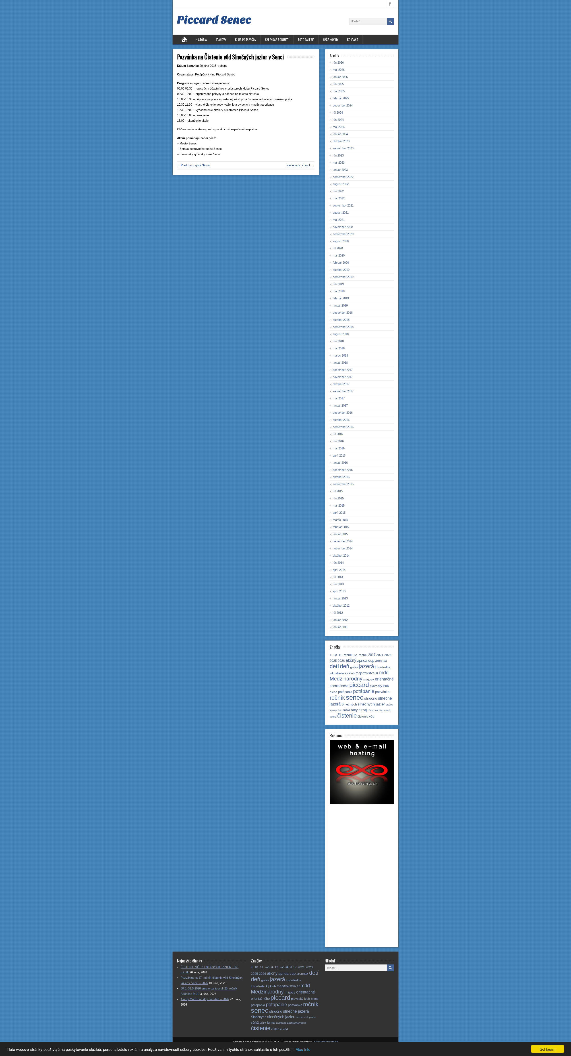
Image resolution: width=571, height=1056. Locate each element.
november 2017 (343, 377)
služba (389, 704)
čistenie (347, 715)
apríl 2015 (339, 512)
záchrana (373, 710)
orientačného (339, 686)
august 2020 (341, 241)
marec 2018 (340, 355)
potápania (345, 692)
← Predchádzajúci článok (193, 165)
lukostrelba (382, 667)
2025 (333, 660)
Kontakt (352, 39)
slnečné (370, 698)
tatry (354, 710)
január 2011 (340, 627)
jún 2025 (338, 84)
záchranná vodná (296, 1022)
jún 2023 (338, 155)
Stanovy (220, 39)
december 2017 (343, 369)
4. (331, 655)
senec (354, 697)
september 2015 (343, 484)
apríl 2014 (339, 570)
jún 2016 (338, 441)
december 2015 (343, 470)
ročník (337, 698)
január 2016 (340, 462)
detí (334, 666)
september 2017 (343, 391)
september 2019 (343, 277)
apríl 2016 (339, 455)
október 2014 (341, 555)
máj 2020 (339, 255)
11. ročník (345, 655)
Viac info (303, 1049)
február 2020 (341, 262)
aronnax (381, 660)
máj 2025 (339, 91)
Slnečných (349, 704)
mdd (384, 672)
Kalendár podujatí (277, 39)
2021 (379, 655)
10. (335, 655)
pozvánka (382, 692)
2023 (387, 655)
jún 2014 (338, 562)
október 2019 (341, 269)
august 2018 (341, 334)
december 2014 (343, 541)
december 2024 (343, 105)
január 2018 (340, 362)
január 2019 (340, 305)
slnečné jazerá (296, 1011)
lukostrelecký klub (342, 673)
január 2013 (340, 598)
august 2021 (341, 212)
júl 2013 (338, 577)
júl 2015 (338, 491)
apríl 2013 (339, 591)
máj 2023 (339, 162)
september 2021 (343, 205)
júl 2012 (338, 612)
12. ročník (360, 655)
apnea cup (365, 660)
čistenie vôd (366, 716)
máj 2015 (339, 505)
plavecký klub (379, 686)
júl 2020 (338, 248)
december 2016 (343, 412)
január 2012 (340, 620)
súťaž (346, 710)
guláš (354, 667)
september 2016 (343, 427)
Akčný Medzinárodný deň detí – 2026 (205, 999)
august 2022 (341, 184)
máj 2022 (339, 198)
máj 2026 (339, 69)
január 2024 (340, 134)
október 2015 (341, 477)
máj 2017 (339, 398)
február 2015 (341, 527)
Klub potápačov (245, 39)
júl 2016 (338, 434)
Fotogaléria (306, 39)
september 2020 (343, 234)
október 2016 (341, 420)
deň (344, 666)
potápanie (363, 691)
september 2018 (343, 327)
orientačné (384, 679)
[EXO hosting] (362, 803)
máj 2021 (339, 219)
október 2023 (341, 141)
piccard (359, 684)
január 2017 (340, 405)
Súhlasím (547, 1049)
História (201, 39)
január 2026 (340, 77)
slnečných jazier (371, 704)
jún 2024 (338, 119)
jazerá (366, 666)
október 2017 (341, 384)
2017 (371, 655)
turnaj (363, 710)
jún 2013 (338, 584)
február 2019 (341, 298)
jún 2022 (338, 191)
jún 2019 (338, 284)
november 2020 (343, 227)
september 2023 (343, 148)
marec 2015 (340, 520)
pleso (333, 692)
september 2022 (343, 177)
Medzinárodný (346, 679)
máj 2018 (339, 348)
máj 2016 (339, 448)
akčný (351, 660)
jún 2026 (338, 62)
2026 (341, 660)
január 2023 (340, 169)
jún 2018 (338, 341)
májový (368, 679)
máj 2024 (339, 127)
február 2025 (341, 98)
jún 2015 (338, 498)
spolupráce (336, 710)
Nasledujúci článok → (300, 165)
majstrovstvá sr (367, 673)
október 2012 (341, 605)
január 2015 (340, 534)
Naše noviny (330, 39)
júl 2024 (338, 112)
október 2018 (341, 319)
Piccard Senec (214, 20)
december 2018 (343, 312)
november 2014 (343, 548)
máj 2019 (339, 291)
